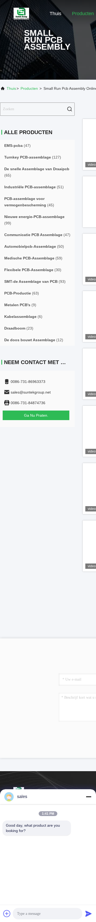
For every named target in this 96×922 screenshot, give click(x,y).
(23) (18, 328)
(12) (33, 340)
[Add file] (7, 913)
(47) (17, 145)
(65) (36, 172)
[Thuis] (21, 13)
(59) (33, 258)
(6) (23, 316)
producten (29, 88)
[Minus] (88, 796)
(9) (20, 305)
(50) (34, 246)
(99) (34, 220)
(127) (32, 157)
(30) (32, 270)
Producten (83, 13)
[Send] (88, 913)
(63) (21, 293)
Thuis (55, 13)
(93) (35, 281)
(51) (34, 187)
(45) (29, 202)
